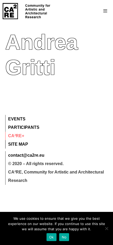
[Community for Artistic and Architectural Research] (27, 11)
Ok (51, 237)
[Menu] (94, 11)
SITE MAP (18, 144)
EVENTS (16, 119)
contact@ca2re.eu (26, 155)
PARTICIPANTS (23, 127)
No (64, 237)
